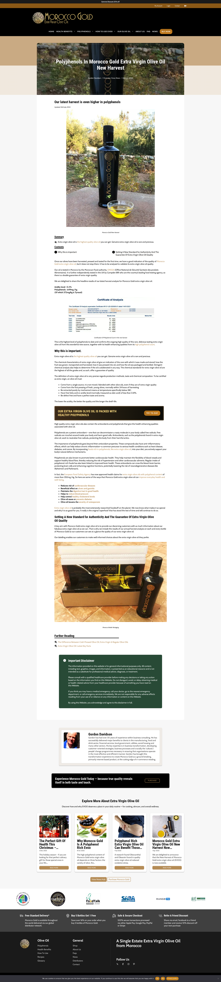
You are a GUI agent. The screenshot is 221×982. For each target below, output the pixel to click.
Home (51, 31)
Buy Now (166, 31)
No (163, 978)
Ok (157, 978)
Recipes (41, 957)
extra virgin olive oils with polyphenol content (142, 474)
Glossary (41, 960)
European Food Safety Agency (77, 474)
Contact (177, 6)
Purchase (152, 781)
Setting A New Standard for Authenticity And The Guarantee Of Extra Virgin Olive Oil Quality (137, 253)
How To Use (43, 953)
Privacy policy (172, 978)
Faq (148, 31)
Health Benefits (64, 31)
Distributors (78, 960)
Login (168, 6)
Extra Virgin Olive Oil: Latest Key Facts (74, 646)
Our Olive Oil (124, 31)
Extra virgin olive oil (62, 508)
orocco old (69, 17)
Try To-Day (152, 413)
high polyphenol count (145, 344)
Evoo (113, 78)
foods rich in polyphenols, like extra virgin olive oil (109, 449)
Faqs (75, 953)
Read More (54, 868)
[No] (218, 978)
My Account (158, 6)
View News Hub (98, 879)
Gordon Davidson (94, 78)
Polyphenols (84, 31)
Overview (107, 78)
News (155, 31)
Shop (75, 945)
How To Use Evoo (104, 31)
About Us (140, 31)
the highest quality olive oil (88, 242)
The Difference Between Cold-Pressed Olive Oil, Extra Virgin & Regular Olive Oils (93, 642)
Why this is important (67, 252)
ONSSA (110, 270)
